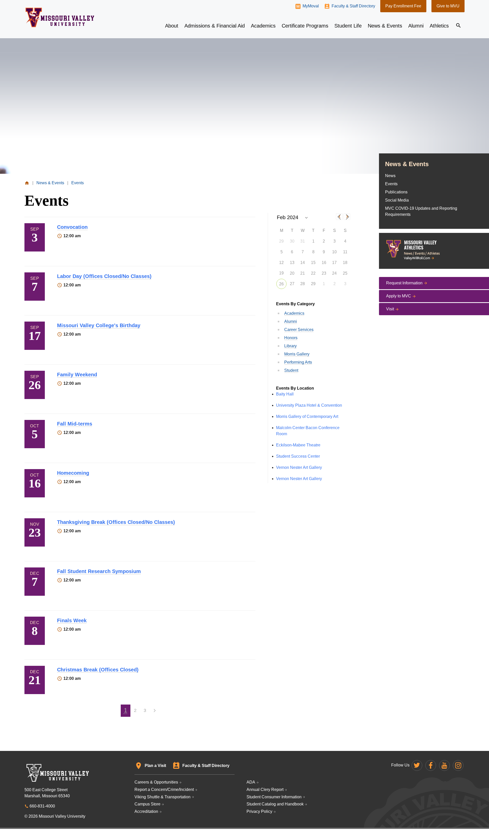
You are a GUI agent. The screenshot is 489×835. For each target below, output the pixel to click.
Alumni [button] (416, 26)
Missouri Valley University (60, 17)
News (390, 176)
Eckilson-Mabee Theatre (298, 445)
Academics (294, 313)
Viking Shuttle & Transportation (162, 797)
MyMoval (311, 6)
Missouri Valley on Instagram (458, 765)
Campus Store (147, 804)
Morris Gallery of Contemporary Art (307, 416)
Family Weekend (77, 374)
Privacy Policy (259, 811)
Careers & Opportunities (156, 782)
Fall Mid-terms (74, 424)
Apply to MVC (398, 296)
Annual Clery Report (265, 789)
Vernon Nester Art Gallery (299, 467)
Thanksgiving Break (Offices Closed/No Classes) (116, 522)
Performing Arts (298, 362)
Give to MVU (448, 6)
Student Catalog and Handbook (275, 804)
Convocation (72, 227)
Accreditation (146, 811)
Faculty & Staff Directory (353, 6)
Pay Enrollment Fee (403, 6)
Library (290, 346)
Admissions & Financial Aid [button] (214, 26)
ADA (251, 782)
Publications (396, 192)
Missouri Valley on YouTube (444, 765)
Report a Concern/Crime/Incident (164, 789)
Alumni (290, 321)
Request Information (404, 283)
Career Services (299, 329)
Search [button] (458, 25)
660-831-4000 (42, 806)
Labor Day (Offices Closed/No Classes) (104, 276)
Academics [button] (263, 26)
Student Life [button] (348, 26)
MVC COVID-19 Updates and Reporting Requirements (421, 211)
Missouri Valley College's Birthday (98, 325)
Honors (290, 338)
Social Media (397, 200)
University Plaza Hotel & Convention (309, 405)
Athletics (439, 26)
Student (291, 370)
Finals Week (72, 620)
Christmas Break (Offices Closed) (98, 669)
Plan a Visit (155, 765)
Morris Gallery (296, 354)
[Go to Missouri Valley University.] (26, 183)
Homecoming (73, 473)
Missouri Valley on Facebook (430, 765)
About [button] (171, 26)
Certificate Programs (305, 26)
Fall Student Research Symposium (99, 571)
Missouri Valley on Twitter (417, 765)
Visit (390, 309)
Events (391, 184)
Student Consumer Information (274, 797)
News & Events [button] (385, 26)
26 (281, 284)
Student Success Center (298, 456)
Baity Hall (285, 394)
